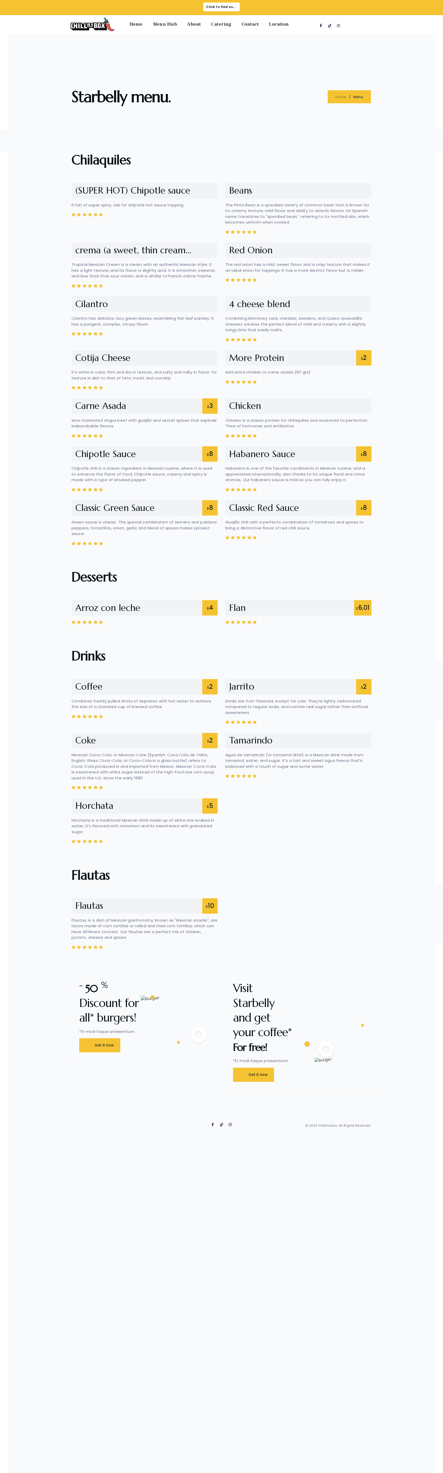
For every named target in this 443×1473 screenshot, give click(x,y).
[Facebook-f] (321, 25)
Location (279, 24)
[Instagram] (338, 25)
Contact (250, 24)
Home (136, 24)
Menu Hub (165, 24)
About (194, 24)
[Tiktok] (329, 25)
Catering (221, 24)
